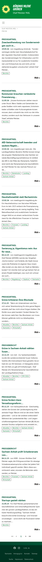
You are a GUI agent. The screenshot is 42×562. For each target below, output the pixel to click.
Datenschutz (28, 559)
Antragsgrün (17, 554)
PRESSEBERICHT (9, 345)
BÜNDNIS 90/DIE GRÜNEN (22, 7)
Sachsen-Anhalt (8, 176)
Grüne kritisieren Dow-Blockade (17, 299)
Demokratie (16, 173)
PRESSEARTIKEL (9, 39)
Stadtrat (26, 279)
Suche (11, 559)
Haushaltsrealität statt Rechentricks (19, 197)
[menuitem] (8, 553)
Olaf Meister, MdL (9, 29)
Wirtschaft (16, 328)
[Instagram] (19, 548)
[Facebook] (14, 548)
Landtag (26, 173)
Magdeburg (16, 279)
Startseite (8, 554)
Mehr (36, 77)
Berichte (6, 73)
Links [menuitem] (25, 548)
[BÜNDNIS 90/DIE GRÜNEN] (6, 9)
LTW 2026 (25, 376)
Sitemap (34, 554)
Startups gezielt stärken (14, 500)
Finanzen (15, 225)
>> (30, 536)
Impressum (19, 559)
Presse (4, 31)
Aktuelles (6, 325)
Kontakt (27, 554)
